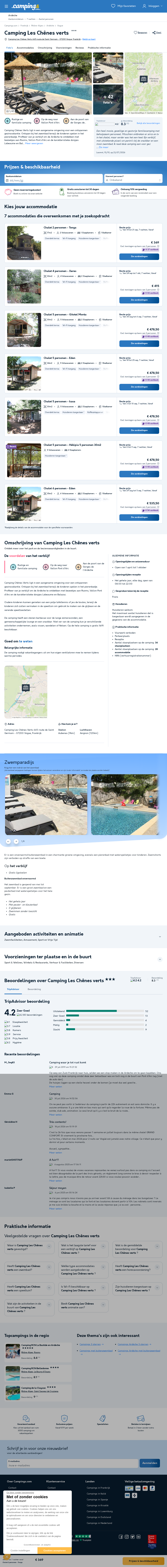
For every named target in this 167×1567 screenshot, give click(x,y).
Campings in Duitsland (99, 1517)
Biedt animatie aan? (77, 1305)
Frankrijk (24, 26)
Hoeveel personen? (115, 176)
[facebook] (121, 1537)
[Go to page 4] (25, 257)
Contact (52, 1488)
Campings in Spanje (97, 1499)
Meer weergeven (34, 143)
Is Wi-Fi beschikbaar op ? (78, 1288)
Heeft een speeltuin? (23, 1288)
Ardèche (50, 26)
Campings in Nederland (99, 1523)
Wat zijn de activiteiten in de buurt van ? (24, 1307)
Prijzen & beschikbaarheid (143, 1561)
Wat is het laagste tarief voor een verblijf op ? (78, 1249)
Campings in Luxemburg (100, 1511)
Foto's (9, 48)
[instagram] (127, 1537)
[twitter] (133, 1537)
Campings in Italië (96, 1493)
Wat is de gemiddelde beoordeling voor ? (131, 1249)
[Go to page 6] (28, 257)
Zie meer (103, 147)
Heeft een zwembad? (23, 1268)
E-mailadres (14, 1461)
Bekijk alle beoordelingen (148, 123)
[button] (7, 1556)
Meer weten (55, 1086)
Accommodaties (25, 48)
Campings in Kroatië (97, 1505)
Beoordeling (34, 989)
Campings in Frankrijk (98, 1488)
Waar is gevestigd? (25, 1247)
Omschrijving (45, 48)
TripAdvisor (13, 989)
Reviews (80, 48)
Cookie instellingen (20, 1550)
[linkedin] (138, 1537)
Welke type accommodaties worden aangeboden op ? (78, 1270)
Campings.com (10, 26)
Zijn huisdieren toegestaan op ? (133, 1288)
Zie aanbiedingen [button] (139, 256)
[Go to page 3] (23, 257)
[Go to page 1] (20, 257)
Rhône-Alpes (37, 26)
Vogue (60, 26)
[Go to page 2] (21, 257)
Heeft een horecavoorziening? (133, 1268)
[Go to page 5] (26, 257)
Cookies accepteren (55, 1550)
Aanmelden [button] (149, 1463)
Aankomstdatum (14, 176)
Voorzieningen (64, 48)
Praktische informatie (99, 48)
